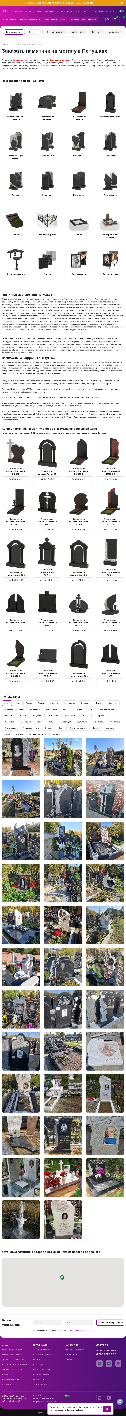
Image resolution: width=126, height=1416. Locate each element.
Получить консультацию (111, 1322)
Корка (66, 709)
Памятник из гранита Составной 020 (47, 522)
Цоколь (19, 734)
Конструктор (35, 32)
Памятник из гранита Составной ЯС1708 (78, 623)
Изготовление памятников (14, 1364)
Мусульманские (107, 709)
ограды (60, 321)
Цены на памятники (42, 1369)
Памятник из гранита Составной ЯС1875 (15, 471)
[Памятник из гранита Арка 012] (79, 553)
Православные (70, 715)
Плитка (47, 274)
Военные (54, 703)
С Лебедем (9, 722)
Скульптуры (82, 722)
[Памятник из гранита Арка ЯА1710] (47, 552)
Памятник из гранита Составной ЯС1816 (110, 572)
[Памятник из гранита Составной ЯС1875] (16, 451)
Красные (78, 709)
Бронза (41, 703)
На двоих (8, 715)
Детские (99, 703)
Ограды (22, 715)
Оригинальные (47, 155)
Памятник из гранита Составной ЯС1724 (110, 623)
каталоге (31, 321)
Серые (51, 722)
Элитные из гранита (110, 116)
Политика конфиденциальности (43, 1397)
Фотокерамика (78, 274)
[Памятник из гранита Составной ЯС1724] (110, 602)
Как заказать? (80, 11)
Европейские (110, 195)
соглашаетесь (95, 1407)
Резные (16, 195)
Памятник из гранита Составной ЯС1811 (78, 522)
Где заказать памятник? (13, 1360)
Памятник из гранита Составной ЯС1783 (110, 522)
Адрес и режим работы (12, 1350)
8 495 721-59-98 (106, 1350)
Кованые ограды (47, 234)
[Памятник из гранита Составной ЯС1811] (79, 501)
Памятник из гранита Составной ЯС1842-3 (15, 673)
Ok (107, 1409)
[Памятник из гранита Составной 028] (110, 653)
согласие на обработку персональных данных (76, 1330)
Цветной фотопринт (79, 32)
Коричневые (51, 709)
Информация (71, 1355)
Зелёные (113, 703)
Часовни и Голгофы (37, 734)
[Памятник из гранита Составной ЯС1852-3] (16, 501)
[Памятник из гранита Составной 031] (16, 602)
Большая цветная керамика (57, 32)
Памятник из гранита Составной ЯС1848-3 (78, 471)
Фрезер (96, 728)
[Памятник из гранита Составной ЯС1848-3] (79, 451)
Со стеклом (99, 722)
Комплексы (35, 709)
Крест (91, 709)
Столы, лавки (10, 728)
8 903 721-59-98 (106, 1354)
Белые (29, 703)
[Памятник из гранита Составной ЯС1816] (110, 552)
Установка (60, 11)
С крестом (110, 155)
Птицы (86, 715)
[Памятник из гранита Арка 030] (79, 654)
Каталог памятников (11, 1355)
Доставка (49, 11)
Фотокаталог (39, 1379)
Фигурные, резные (78, 728)
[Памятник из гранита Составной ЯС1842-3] (16, 653)
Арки (18, 703)
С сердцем (78, 155)
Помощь (68, 1360)
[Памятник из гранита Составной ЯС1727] (47, 653)
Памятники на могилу (75, 1350)
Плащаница (37, 715)
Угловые (49, 728)
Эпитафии (6, 1384)
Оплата (40, 11)
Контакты (93, 11)
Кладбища (38, 1364)
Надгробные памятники (44, 1355)
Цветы (7, 734)
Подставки (53, 715)
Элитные (56, 734)
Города (36, 1360)
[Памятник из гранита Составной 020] (47, 501)
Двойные (85, 703)
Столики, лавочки (16, 274)
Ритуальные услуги (10, 1379)
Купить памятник (41, 1374)
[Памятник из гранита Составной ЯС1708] (79, 602)
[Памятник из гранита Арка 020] (47, 452)
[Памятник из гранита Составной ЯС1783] (110, 501)
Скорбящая (66, 722)
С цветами (47, 195)
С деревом (100, 715)
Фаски (61, 728)
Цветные (110, 728)
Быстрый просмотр (16, 479)
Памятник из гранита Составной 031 (15, 623)
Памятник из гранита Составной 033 (47, 623)
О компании (17, 11)
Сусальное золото (30, 728)
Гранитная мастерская (12, 1369)
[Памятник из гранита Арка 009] (16, 553)
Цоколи (79, 234)
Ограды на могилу (41, 1350)
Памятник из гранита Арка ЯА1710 (47, 572)
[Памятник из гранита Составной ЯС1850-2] (110, 451)
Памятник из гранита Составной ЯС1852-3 (15, 522)
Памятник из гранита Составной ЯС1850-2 (110, 471)
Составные (115, 722)
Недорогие (78, 195)
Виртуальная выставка (15, 32)
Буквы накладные (116, 32)
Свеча (39, 722)
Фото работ (29, 11)
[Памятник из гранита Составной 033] (47, 602)
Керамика (8, 709)
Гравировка (69, 703)
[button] (63, 1278)
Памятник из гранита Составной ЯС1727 (47, 673)
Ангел (7, 703)
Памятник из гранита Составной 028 (110, 673)
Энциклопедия (40, 1384)
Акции (69, 11)
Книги (21, 709)
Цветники (16, 234)
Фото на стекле (98, 32)
